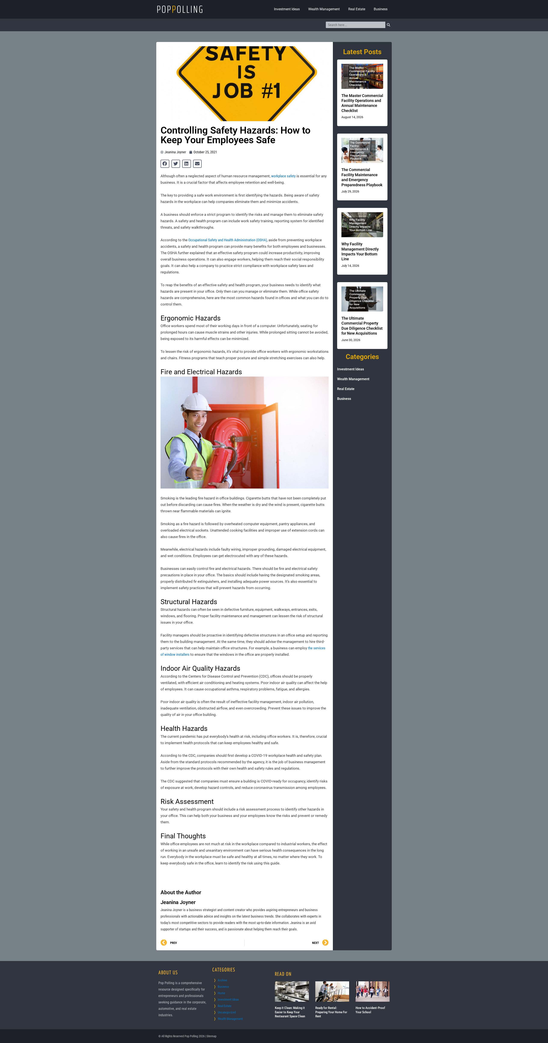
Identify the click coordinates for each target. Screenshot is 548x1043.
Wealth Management (324, 9)
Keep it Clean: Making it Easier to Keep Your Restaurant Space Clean (290, 1012)
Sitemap (211, 1036)
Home (221, 993)
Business (380, 9)
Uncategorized (227, 1012)
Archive (222, 980)
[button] (165, 164)
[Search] (388, 25)
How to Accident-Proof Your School (370, 1010)
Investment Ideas (287, 9)
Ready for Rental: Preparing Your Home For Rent (331, 1012)
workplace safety (283, 176)
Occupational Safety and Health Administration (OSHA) (227, 240)
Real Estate (356, 9)
